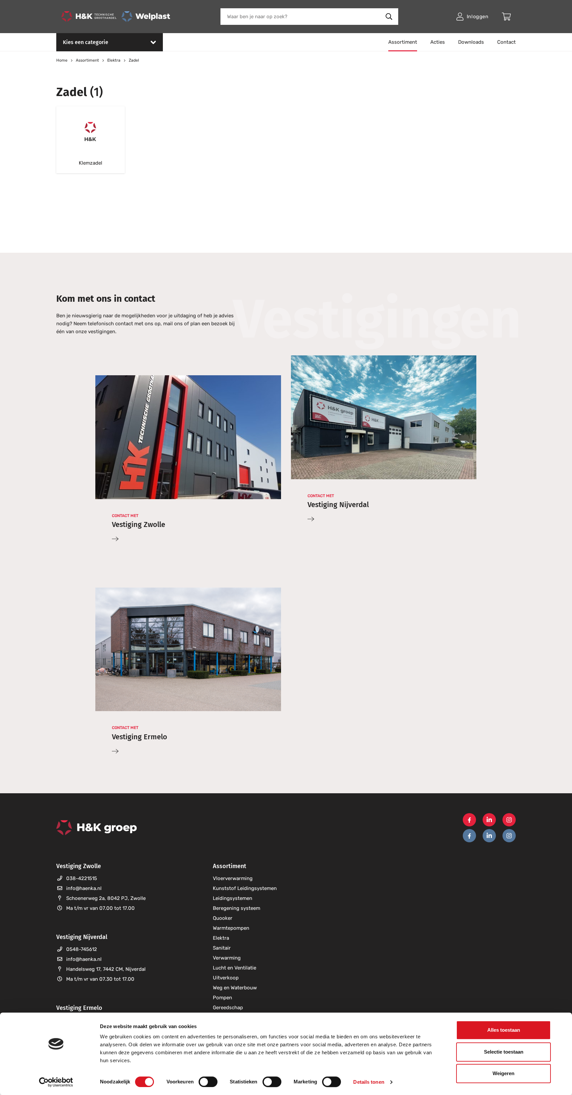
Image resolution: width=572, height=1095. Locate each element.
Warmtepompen (231, 928)
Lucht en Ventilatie (234, 968)
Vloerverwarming (233, 878)
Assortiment (402, 42)
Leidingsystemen (232, 898)
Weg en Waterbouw (235, 988)
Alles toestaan (503, 1030)
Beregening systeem (236, 908)
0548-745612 (81, 949)
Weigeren (503, 1073)
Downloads (471, 42)
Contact (506, 42)
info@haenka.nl (84, 888)
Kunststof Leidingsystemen (245, 888)
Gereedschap (228, 1008)
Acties (437, 42)
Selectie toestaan (503, 1052)
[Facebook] (469, 819)
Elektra (221, 938)
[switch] (208, 1081)
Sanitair (222, 948)
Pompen (222, 998)
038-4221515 (81, 878)
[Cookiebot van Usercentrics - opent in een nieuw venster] (56, 1082)
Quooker (222, 918)
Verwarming (227, 958)
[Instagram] (509, 819)
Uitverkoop (226, 978)
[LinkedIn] (489, 819)
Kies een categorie (85, 42)
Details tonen (368, 1082)
